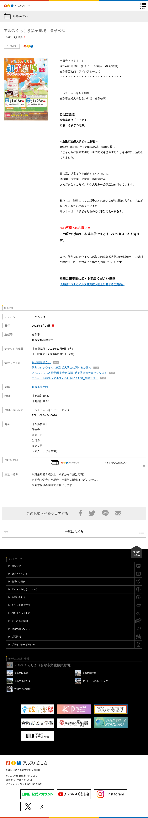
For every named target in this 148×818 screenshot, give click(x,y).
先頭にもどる (136, 552)
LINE (105, 513)
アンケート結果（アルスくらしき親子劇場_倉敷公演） (65, 378)
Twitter (91, 513)
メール (118, 513)
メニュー (143, 6)
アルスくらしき (23, 6)
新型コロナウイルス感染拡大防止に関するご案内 (61, 367)
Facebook (80, 513)
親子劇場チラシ (41, 362)
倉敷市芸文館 (40, 386)
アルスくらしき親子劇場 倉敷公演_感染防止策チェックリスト (69, 372)
